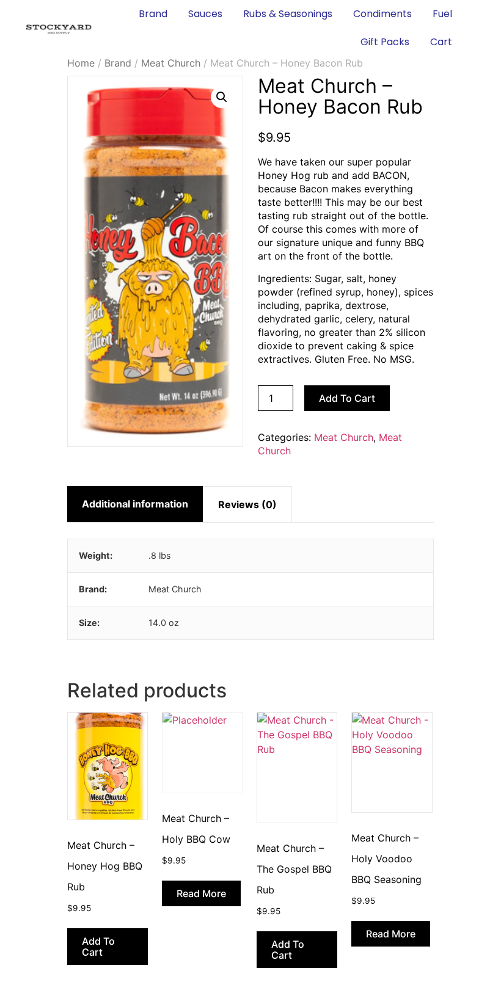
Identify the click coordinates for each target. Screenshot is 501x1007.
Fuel (442, 14)
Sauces (205, 14)
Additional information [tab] (135, 504)
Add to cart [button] (98, 946)
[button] (222, 97)
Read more (201, 893)
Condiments (382, 14)
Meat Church (170, 63)
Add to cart (347, 398)
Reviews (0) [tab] (247, 504)
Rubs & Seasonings (287, 14)
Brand (153, 14)
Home (81, 63)
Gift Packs (384, 42)
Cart (441, 42)
